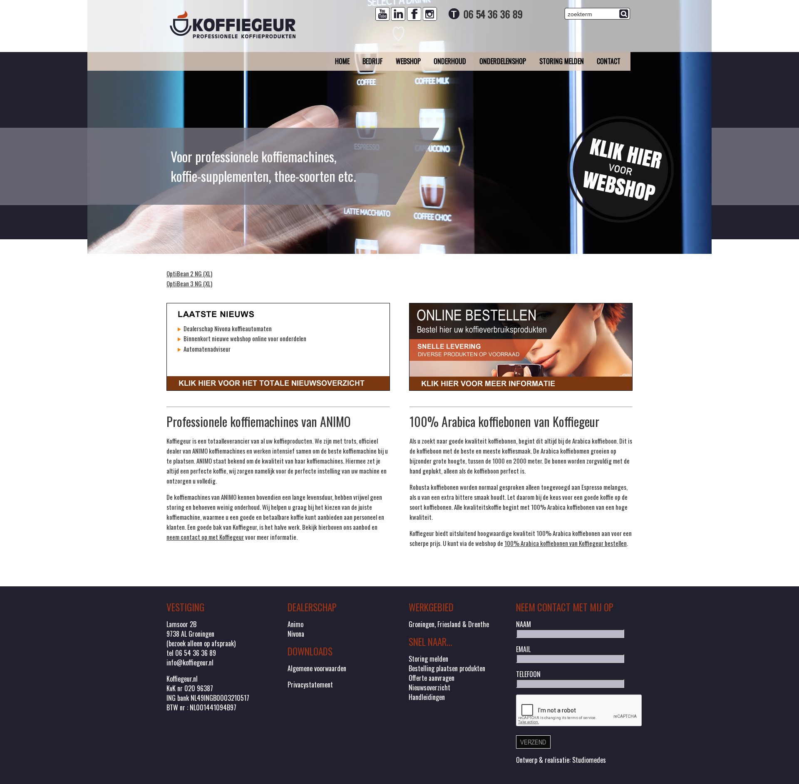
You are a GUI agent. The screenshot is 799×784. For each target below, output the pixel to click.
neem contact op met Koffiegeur (205, 536)
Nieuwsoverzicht (429, 687)
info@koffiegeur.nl (189, 662)
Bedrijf (372, 61)
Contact (608, 61)
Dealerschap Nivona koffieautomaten (227, 328)
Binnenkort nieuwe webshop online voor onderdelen (244, 338)
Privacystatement (310, 685)
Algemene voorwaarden (317, 668)
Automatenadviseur (206, 348)
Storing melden (561, 61)
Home (342, 61)
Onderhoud (450, 61)
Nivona (296, 634)
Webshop (408, 61)
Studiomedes (589, 760)
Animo (295, 624)
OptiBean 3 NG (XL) (189, 283)
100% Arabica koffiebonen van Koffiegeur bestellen (565, 543)
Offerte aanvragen (431, 678)
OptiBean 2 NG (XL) (189, 273)
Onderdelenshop (502, 61)
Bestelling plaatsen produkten (447, 668)
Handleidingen (427, 697)
